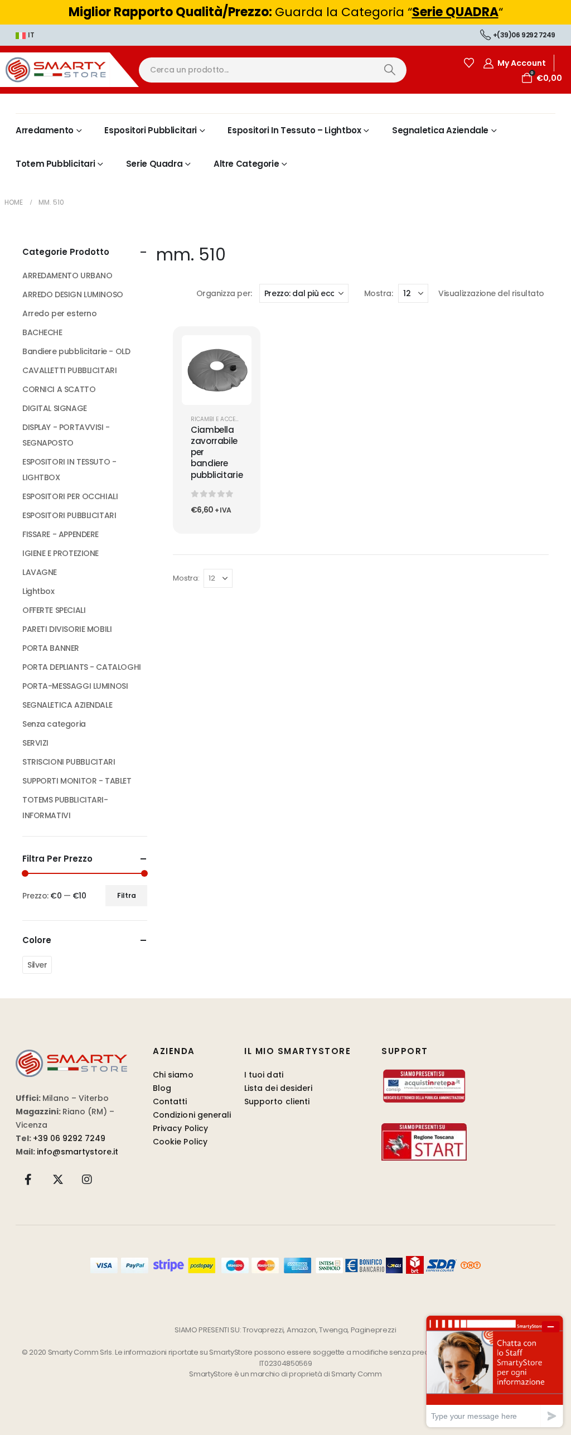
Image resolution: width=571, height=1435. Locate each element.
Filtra (126, 895)
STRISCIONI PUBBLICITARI (68, 761)
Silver (37, 964)
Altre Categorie (246, 164)
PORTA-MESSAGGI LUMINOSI (75, 686)
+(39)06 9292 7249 (524, 35)
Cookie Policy (180, 1141)
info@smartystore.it (77, 1151)
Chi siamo (173, 1074)
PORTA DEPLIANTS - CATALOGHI (81, 667)
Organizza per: (224, 293)
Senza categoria (54, 723)
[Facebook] (28, 1179)
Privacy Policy (180, 1128)
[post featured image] (216, 370)
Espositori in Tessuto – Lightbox (294, 130)
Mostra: (378, 293)
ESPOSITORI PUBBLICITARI (69, 515)
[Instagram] (87, 1179)
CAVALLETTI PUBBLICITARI (69, 370)
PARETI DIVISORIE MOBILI (67, 629)
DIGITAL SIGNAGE (54, 408)
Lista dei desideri (278, 1088)
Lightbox (38, 591)
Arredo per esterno (59, 313)
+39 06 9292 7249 (69, 1138)
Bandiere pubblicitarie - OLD (76, 351)
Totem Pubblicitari (55, 164)
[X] (58, 1179)
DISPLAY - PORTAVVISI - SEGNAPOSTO (66, 435)
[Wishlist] (469, 63)
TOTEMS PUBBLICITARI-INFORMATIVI (65, 807)
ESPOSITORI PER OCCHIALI (70, 496)
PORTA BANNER (50, 648)
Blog (162, 1088)
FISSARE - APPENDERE (60, 534)
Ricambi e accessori (222, 419)
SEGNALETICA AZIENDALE (67, 705)
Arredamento (45, 130)
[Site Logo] (69, 69)
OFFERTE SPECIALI (53, 610)
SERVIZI (35, 742)
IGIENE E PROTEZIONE (60, 553)
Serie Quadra (154, 164)
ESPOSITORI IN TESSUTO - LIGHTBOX (69, 469)
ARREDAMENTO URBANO (67, 275)
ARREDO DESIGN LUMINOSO (72, 294)
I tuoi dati (263, 1074)
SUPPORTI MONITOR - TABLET (77, 780)
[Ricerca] (389, 70)
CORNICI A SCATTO (58, 389)
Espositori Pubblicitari (150, 130)
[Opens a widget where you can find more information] (494, 1371)
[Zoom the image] (71, 1056)
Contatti (170, 1101)
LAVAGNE (39, 572)
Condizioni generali (192, 1114)
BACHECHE (42, 332)
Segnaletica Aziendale (440, 130)
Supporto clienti (276, 1101)
